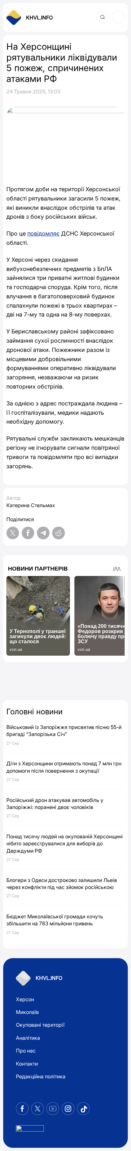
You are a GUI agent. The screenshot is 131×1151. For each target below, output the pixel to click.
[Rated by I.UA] (30, 1130)
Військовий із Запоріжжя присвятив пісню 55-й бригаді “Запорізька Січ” (63, 730)
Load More (65, 682)
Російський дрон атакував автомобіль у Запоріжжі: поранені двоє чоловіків (54, 803)
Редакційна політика (41, 1076)
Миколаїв (27, 1012)
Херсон (25, 999)
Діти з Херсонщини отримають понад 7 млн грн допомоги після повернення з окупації (63, 767)
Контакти (27, 1063)
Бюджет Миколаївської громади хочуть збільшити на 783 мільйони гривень (54, 920)
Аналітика (28, 1038)
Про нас (26, 1050)
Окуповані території (40, 1025)
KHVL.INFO (39, 17)
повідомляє (43, 233)
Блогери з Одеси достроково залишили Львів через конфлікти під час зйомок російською (61, 883)
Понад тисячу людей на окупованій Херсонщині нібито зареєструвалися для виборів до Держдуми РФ (64, 843)
